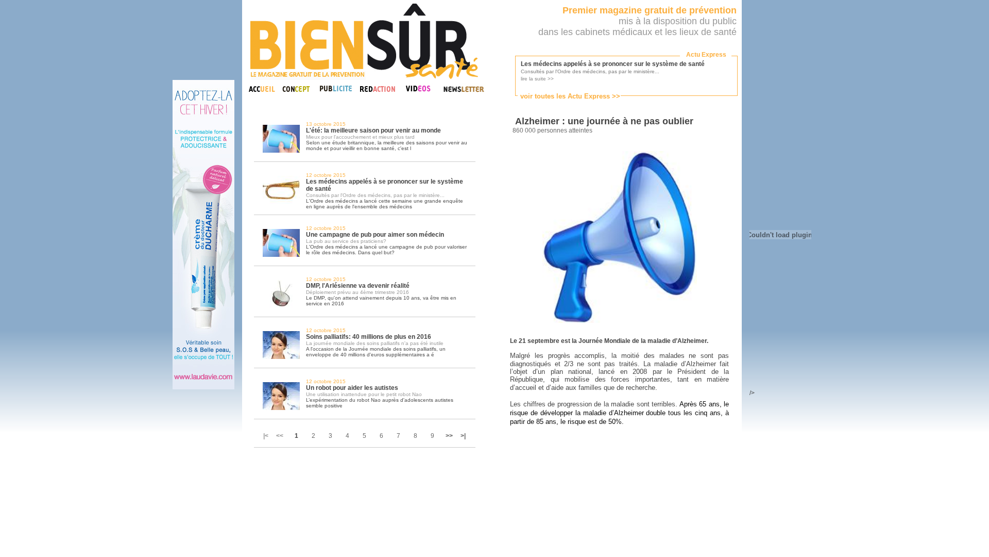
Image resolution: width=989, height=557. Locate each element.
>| (463, 435)
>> (449, 435)
